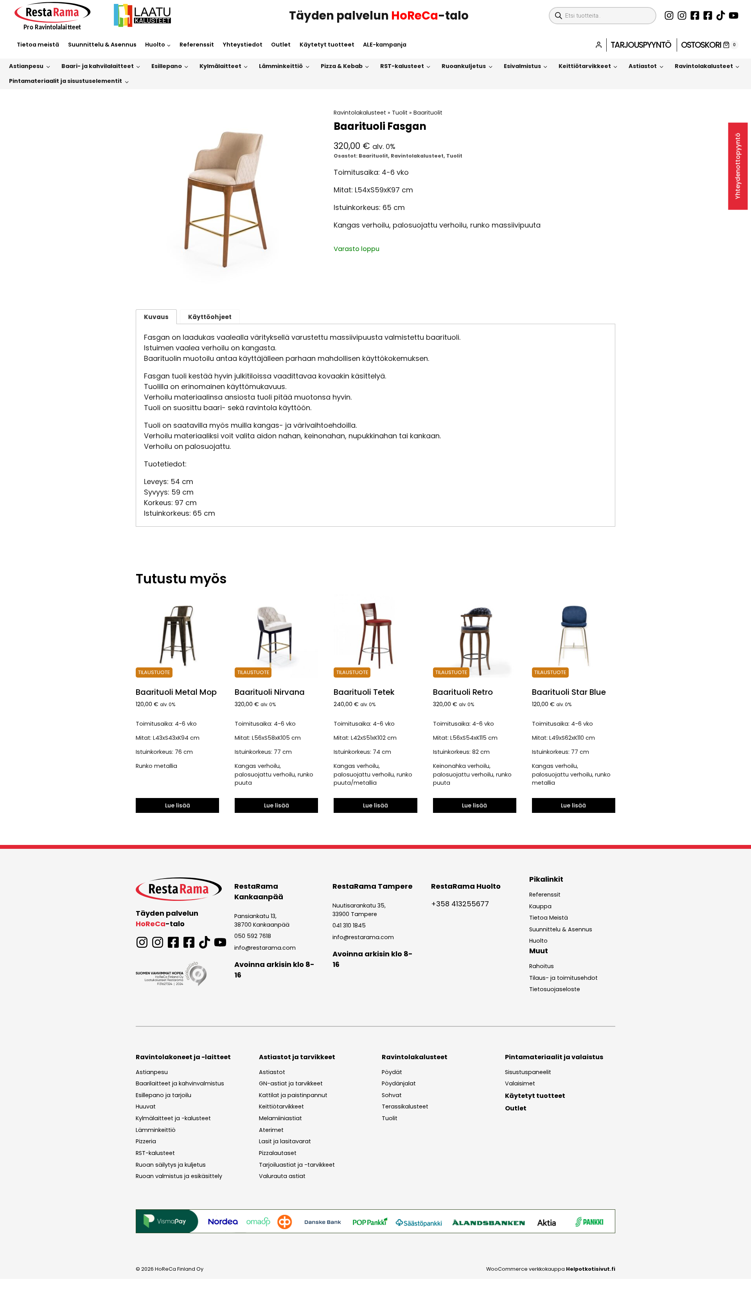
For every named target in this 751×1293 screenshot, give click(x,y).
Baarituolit (427, 113)
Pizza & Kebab (342, 66)
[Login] (598, 44)
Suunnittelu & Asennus (102, 44)
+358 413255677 (460, 904)
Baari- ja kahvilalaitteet (97, 66)
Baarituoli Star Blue (569, 692)
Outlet (281, 44)
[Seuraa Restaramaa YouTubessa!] (733, 15)
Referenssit (197, 44)
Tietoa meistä (38, 44)
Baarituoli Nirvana (270, 692)
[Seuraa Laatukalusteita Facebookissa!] (708, 15)
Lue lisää (177, 805)
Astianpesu (26, 66)
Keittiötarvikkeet (585, 66)
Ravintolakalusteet (704, 66)
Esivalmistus (522, 66)
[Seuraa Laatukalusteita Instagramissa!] (682, 15)
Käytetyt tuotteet (327, 44)
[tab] (227, 282)
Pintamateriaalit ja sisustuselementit (65, 81)
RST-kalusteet (402, 66)
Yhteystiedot (242, 44)
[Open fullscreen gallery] (310, 283)
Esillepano (166, 66)
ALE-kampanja (384, 44)
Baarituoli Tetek (364, 692)
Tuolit (400, 113)
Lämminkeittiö (281, 66)
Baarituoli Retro (463, 692)
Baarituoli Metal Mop (176, 692)
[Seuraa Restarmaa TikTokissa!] (721, 15)
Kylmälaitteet (220, 66)
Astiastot (643, 66)
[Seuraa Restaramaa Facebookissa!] (695, 15)
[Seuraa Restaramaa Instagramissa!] (669, 15)
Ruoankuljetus (464, 66)
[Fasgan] (227, 200)
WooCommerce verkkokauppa (550, 1269)
